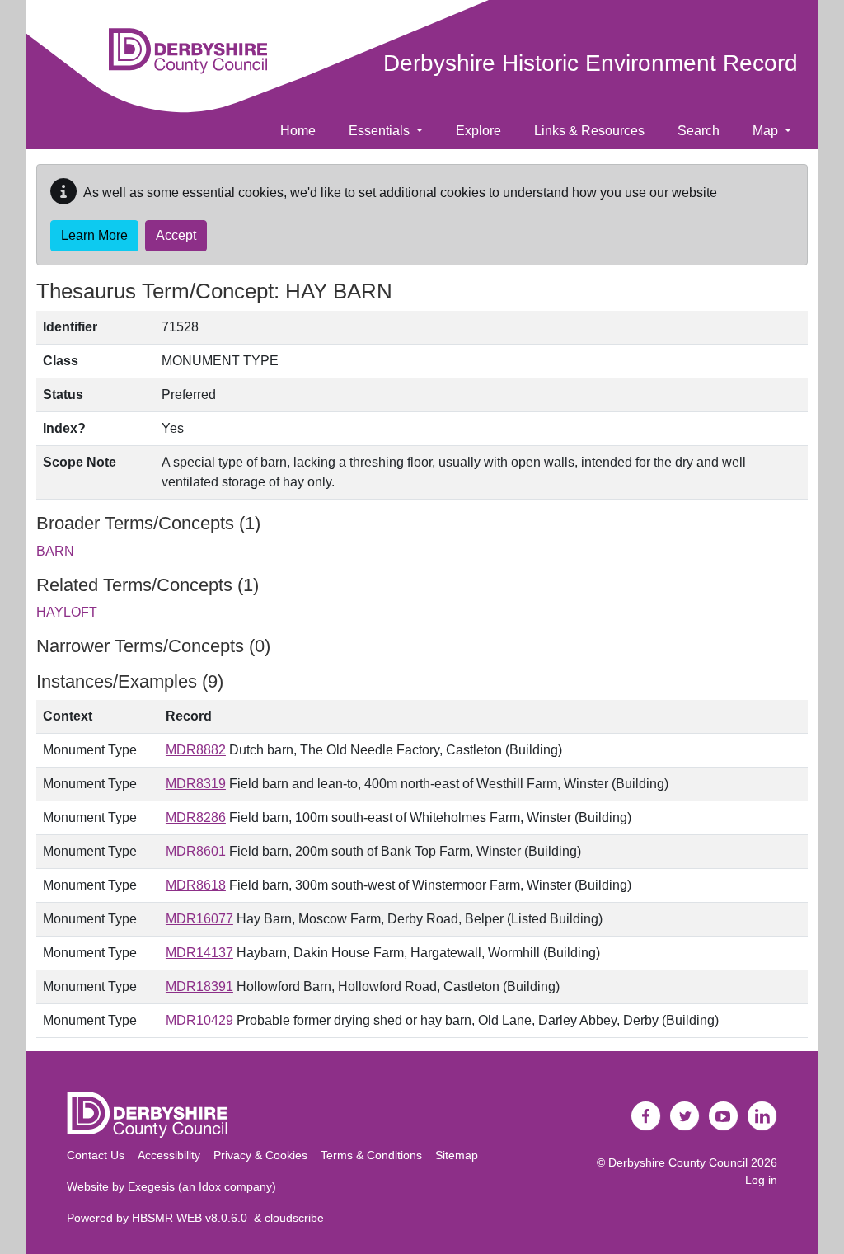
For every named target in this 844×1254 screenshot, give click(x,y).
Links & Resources (589, 131)
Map (767, 131)
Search (699, 131)
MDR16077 (199, 919)
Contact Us (95, 1155)
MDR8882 (196, 750)
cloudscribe (294, 1217)
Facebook (646, 1116)
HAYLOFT (66, 612)
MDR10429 (199, 1020)
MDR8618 (196, 885)
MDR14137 (199, 953)
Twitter (685, 1116)
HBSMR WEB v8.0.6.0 (193, 1217)
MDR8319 (196, 784)
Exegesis (151, 1186)
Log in (761, 1179)
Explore (478, 131)
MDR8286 (196, 817)
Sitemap (456, 1155)
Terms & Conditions (371, 1155)
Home (298, 131)
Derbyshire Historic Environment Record (590, 63)
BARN (55, 551)
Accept (176, 235)
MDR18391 (199, 986)
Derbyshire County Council (678, 1162)
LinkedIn (762, 1116)
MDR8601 (196, 851)
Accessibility (169, 1155)
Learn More (94, 235)
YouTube (723, 1116)
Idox (210, 1186)
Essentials (381, 131)
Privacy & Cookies (260, 1155)
